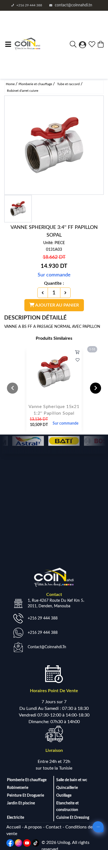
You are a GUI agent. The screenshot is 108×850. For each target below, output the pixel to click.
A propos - (35, 827)
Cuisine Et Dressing (72, 818)
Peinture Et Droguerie (25, 795)
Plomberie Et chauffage (27, 780)
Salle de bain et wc (71, 780)
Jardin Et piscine (21, 803)
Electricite (15, 818)
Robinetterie (17, 788)
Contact (54, 827)
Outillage (63, 795)
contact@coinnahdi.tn (73, 5)
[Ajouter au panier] (77, 352)
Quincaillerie (67, 788)
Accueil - (15, 827)
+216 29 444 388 (29, 5)
